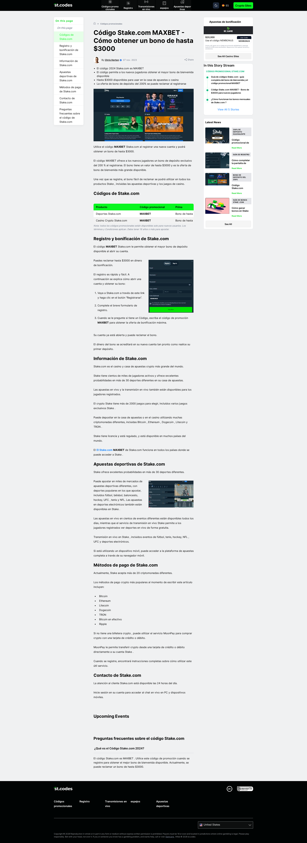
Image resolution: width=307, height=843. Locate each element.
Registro (84, 801)
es (227, 5)
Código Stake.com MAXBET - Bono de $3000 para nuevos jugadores (230, 91)
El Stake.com (104, 449)
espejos (135, 801)
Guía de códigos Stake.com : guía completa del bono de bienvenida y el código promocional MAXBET (229, 80)
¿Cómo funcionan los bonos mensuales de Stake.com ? (230, 101)
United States (212, 824)
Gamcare (169, 836)
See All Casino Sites (228, 56)
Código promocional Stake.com (225, 71)
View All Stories (228, 109)
